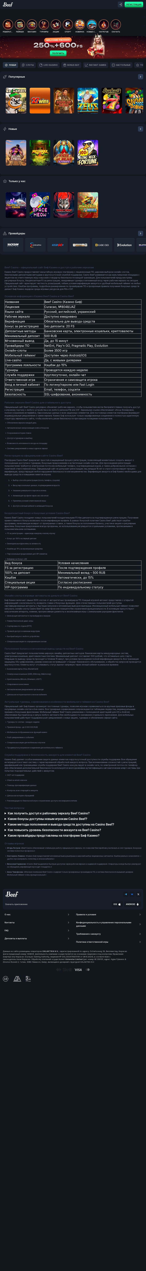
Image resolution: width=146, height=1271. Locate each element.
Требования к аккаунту (88, 934)
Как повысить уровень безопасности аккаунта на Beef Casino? (54, 830)
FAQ (6, 930)
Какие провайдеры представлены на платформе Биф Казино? (54, 835)
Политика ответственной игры (92, 942)
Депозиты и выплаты (16, 938)
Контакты (10, 922)
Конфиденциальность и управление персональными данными (103, 924)
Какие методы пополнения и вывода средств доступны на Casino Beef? (61, 824)
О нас (7, 914)
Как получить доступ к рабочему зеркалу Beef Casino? (49, 813)
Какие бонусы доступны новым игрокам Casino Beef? (47, 819)
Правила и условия (86, 914)
